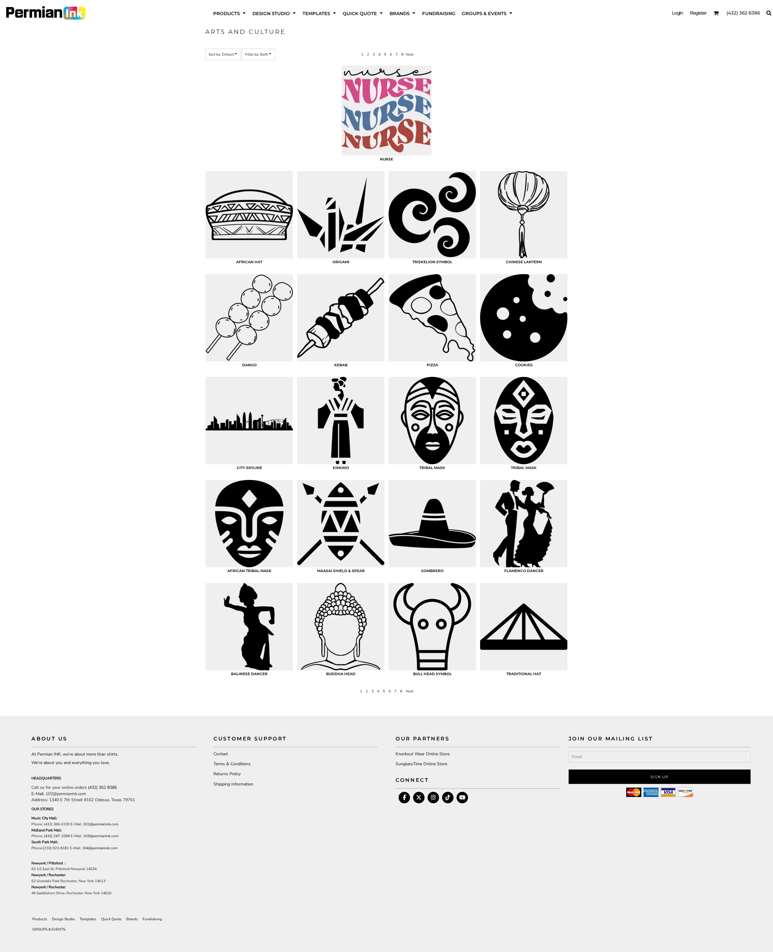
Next (409, 54)
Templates (88, 919)
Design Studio (63, 919)
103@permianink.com (100, 836)
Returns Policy (227, 774)
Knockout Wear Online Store (423, 754)
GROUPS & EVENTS (48, 929)
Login (677, 13)
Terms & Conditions (232, 764)
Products (39, 919)
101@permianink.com (100, 824)
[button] (229, 13)
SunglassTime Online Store (421, 764)
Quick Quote (111, 919)
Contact (220, 754)
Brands (132, 919)
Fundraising (152, 919)
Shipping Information (233, 784)
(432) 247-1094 (57, 836)
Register (698, 13)
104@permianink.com (99, 848)
